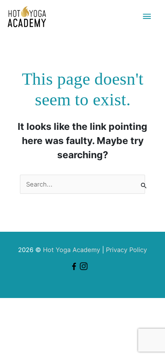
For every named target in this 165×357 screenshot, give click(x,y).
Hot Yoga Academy (71, 250)
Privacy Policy (126, 250)
